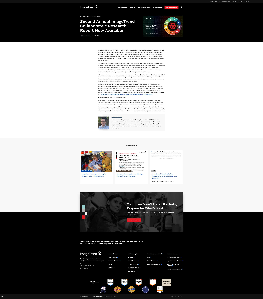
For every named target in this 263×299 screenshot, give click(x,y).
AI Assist (130, 257)
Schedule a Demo (133, 220)
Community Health (133, 267)
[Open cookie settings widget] (2, 296)
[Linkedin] (178, 296)
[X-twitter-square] (175, 296)
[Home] (88, 7)
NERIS (110, 264)
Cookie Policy (108, 296)
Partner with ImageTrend (174, 269)
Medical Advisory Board (154, 254)
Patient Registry (133, 264)
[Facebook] (172, 296)
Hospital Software (114, 261)
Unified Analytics (133, 254)
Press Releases (96, 16)
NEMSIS (110, 267)
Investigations (132, 271)
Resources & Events (85, 16)
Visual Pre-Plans (133, 261)
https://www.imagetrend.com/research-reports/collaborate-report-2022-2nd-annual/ (127, 94)
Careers (241, 1)
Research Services (226, 1)
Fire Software (112, 257)
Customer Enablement (173, 257)
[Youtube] (181, 296)
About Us (234, 1)
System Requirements (154, 264)
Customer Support (214, 1)
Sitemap (115, 296)
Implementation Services (174, 261)
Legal (93, 296)
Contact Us (246, 1)
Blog (148, 257)
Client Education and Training (173, 265)
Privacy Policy (99, 296)
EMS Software (112, 254)
